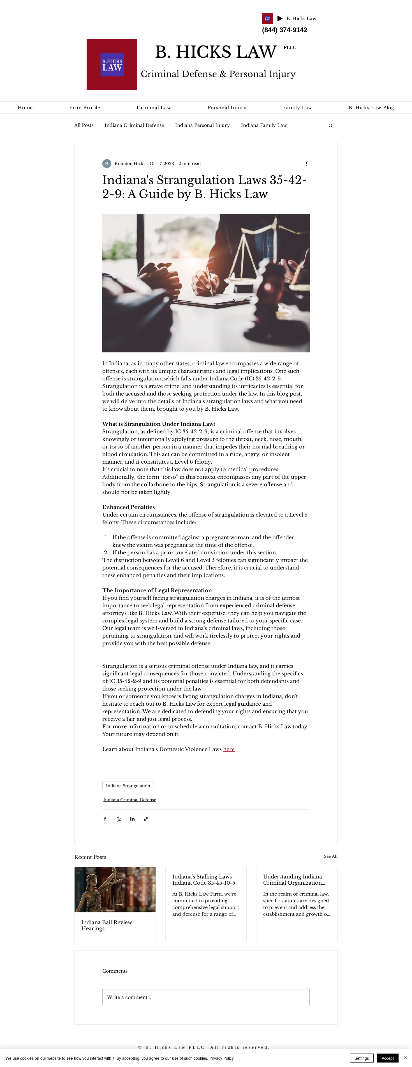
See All (331, 856)
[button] (330, 125)
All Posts (83, 125)
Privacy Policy (221, 1058)
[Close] (405, 1058)
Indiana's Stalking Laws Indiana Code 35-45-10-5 (203, 880)
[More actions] (306, 163)
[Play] (280, 18)
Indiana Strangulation (128, 785)
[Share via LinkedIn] (132, 819)
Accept (388, 1058)
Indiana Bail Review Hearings (106, 925)
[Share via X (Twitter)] (118, 819)
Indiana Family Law (264, 125)
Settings (362, 1058)
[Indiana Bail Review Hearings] (115, 889)
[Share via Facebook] (105, 819)
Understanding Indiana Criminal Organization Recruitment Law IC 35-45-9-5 (293, 880)
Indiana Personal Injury (202, 125)
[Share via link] (146, 819)
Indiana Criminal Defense (134, 125)
